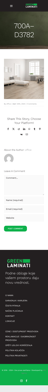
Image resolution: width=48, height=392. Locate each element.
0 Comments (32, 104)
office (8, 104)
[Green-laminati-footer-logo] (31, 3)
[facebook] (26, 381)
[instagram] (21, 381)
